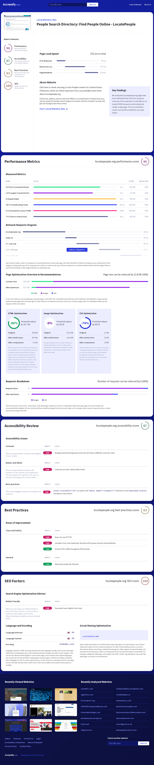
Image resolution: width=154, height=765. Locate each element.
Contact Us (28, 738)
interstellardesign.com (90, 712)
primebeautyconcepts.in (91, 718)
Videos (7, 738)
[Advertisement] (93, 41)
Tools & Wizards (135, 4)
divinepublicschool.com (126, 730)
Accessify (11, 4)
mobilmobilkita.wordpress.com (129, 689)
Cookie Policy (25, 746)
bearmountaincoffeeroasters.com (130, 712)
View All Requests (77, 250)
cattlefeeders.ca (123, 694)
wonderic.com (87, 689)
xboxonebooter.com (125, 718)
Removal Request (35, 742)
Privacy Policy (11, 746)
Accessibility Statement (15, 742)
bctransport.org (88, 700)
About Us (147, 4)
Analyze (92, 4)
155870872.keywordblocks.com (94, 706)
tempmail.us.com (123, 700)
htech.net (85, 724)
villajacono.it (86, 730)
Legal (38, 738)
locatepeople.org (46, 20)
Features (17, 738)
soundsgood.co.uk (124, 724)
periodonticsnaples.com (126, 706)
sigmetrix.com (87, 694)
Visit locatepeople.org (52, 109)
